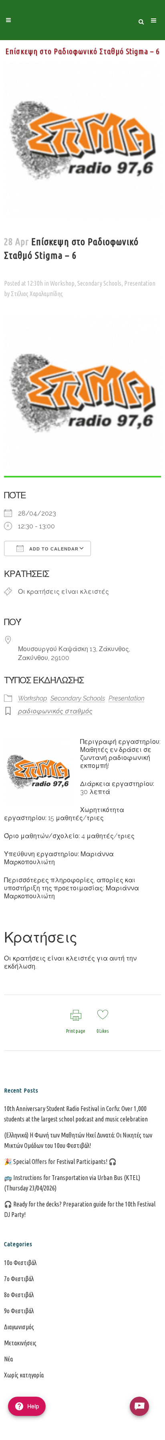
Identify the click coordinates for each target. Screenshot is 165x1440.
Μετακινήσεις (20, 1343)
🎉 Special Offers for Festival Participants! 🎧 (60, 1161)
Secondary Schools (99, 283)
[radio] (139, 1406)
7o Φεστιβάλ (19, 1278)
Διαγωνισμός (19, 1326)
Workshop (62, 283)
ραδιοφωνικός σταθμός (55, 711)
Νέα (8, 1359)
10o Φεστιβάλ (20, 1262)
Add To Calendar (53, 548)
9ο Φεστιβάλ (19, 1310)
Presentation (139, 283)
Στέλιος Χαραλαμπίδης (37, 293)
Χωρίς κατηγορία (24, 1375)
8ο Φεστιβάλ (19, 1294)
